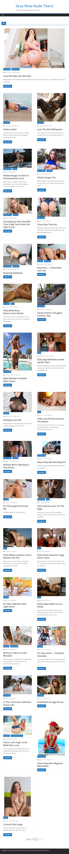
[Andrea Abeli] (17, 107)
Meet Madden (7, 371)
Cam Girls (40, 261)
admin (18, 72)
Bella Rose (6, 303)
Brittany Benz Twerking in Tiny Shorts (16, 466)
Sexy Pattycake (41, 455)
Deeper (15, 168)
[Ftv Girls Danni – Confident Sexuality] (51, 635)
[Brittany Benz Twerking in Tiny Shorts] (17, 449)
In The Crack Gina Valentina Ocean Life (17, 703)
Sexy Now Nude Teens (34, 5)
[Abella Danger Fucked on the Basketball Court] (17, 158)
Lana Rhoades (15, 69)
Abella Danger (7, 168)
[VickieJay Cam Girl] (17, 402)
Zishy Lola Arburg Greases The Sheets (50, 420)
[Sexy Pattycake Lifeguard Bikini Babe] (51, 735)
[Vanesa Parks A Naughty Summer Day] (51, 294)
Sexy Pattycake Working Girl (51, 462)
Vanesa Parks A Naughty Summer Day (49, 314)
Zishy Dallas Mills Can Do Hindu (50, 605)
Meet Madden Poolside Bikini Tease (15, 380)
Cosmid (5, 817)
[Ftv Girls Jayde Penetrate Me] (17, 488)
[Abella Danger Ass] (51, 159)
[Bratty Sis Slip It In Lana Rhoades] (17, 635)
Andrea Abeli (9, 129)
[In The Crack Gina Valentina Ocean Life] (17, 684)
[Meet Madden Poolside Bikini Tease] (17, 352)
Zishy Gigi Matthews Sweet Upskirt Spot (50, 361)
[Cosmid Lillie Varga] (17, 797)
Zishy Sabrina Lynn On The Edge (50, 507)
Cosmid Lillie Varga (13, 824)
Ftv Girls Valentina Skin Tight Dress (14, 605)
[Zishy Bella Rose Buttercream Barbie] (17, 293)
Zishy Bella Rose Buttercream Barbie (13, 312)
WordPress (46, 850)
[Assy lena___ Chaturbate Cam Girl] (51, 252)
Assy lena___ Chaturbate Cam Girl (49, 269)
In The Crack (7, 695)
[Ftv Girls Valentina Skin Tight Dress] (17, 586)
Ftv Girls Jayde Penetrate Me (15, 507)
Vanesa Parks (41, 306)
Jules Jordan (7, 69)
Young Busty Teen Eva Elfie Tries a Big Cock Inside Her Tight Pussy (16, 224)
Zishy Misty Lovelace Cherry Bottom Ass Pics (17, 556)
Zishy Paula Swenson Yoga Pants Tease (50, 556)
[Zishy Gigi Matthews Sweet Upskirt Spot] (51, 342)
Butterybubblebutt (12, 272)
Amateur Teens (7, 214)
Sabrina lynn (41, 499)
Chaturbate (16, 266)
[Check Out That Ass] (51, 207)
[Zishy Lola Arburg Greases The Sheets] (51, 401)
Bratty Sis (6, 646)
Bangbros (49, 170)
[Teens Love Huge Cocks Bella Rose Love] (17, 725)
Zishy (12, 303)
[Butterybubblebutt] (17, 254)
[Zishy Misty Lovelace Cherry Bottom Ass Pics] (17, 537)
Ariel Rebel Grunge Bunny (50, 702)
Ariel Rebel (40, 695)
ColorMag (37, 850)
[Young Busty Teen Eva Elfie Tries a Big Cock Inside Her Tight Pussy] (17, 206)
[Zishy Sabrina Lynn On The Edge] (51, 488)
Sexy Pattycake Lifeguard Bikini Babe (50, 764)
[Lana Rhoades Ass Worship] (34, 48)
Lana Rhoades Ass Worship (17, 75)
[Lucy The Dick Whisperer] (51, 107)
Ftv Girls (6, 499)
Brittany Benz (7, 266)
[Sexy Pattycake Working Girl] (51, 447)
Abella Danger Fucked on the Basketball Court (16, 177)
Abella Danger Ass (46, 177)
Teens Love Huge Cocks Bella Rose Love (15, 744)
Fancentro (6, 122)
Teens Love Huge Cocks (16, 735)
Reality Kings (41, 217)
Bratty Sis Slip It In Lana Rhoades (15, 654)
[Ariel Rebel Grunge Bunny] (51, 684)
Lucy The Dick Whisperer (49, 129)
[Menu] (2, 15)
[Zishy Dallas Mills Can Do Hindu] (51, 586)
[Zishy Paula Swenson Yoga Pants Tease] (51, 537)
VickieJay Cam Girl (12, 419)
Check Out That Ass (47, 224)
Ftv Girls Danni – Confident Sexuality (50, 654)
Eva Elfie (15, 214)
